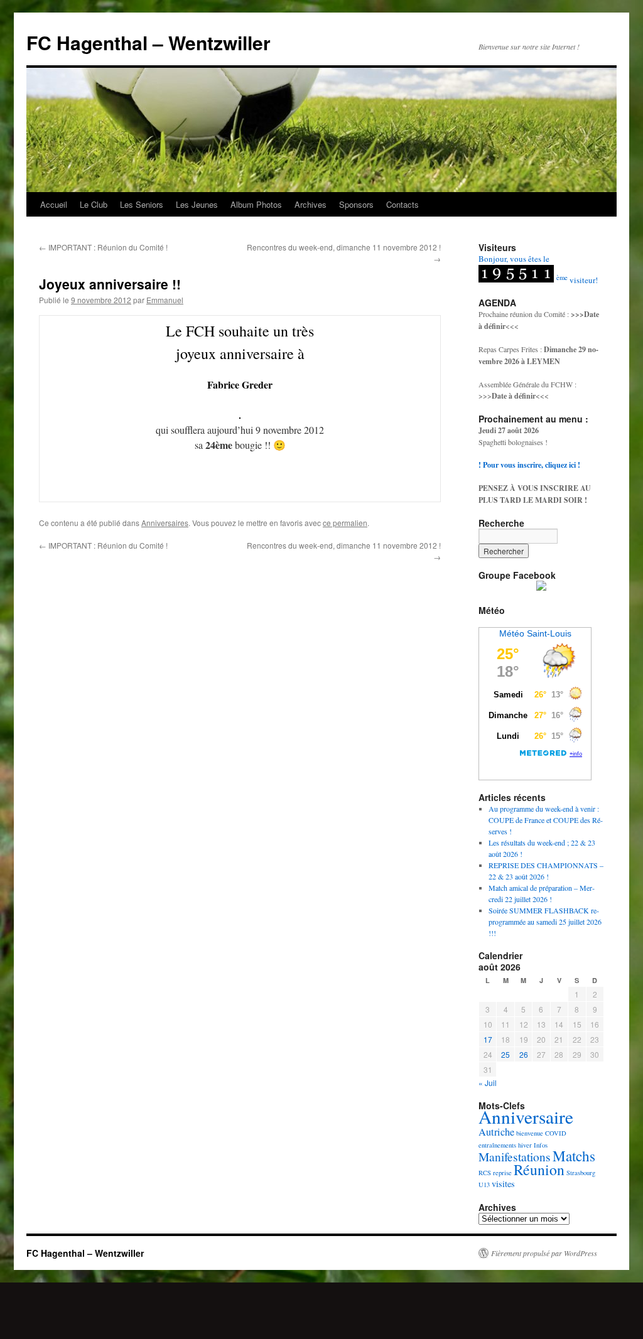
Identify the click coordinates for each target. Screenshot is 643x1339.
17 (488, 1039)
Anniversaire (525, 1116)
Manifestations (514, 1156)
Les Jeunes (197, 204)
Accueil (53, 204)
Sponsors (356, 204)
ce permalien (345, 522)
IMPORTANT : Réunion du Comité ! (103, 247)
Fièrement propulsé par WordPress (544, 1253)
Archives (310, 204)
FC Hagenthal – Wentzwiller (148, 42)
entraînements (497, 1145)
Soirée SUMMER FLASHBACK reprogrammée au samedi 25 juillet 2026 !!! (545, 921)
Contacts (402, 204)
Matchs (574, 1156)
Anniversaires (164, 522)
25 (505, 1054)
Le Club (93, 204)
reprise (502, 1172)
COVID (555, 1133)
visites (503, 1184)
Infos (541, 1145)
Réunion (539, 1169)
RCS (484, 1172)
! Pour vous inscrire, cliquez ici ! (529, 465)
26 (523, 1054)
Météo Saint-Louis (535, 633)
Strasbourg (580, 1172)
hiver (525, 1145)
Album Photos (256, 204)
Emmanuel (164, 299)
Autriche (496, 1132)
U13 (484, 1184)
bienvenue (529, 1133)
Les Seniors (141, 204)
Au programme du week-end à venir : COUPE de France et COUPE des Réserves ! (546, 820)
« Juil (487, 1082)
